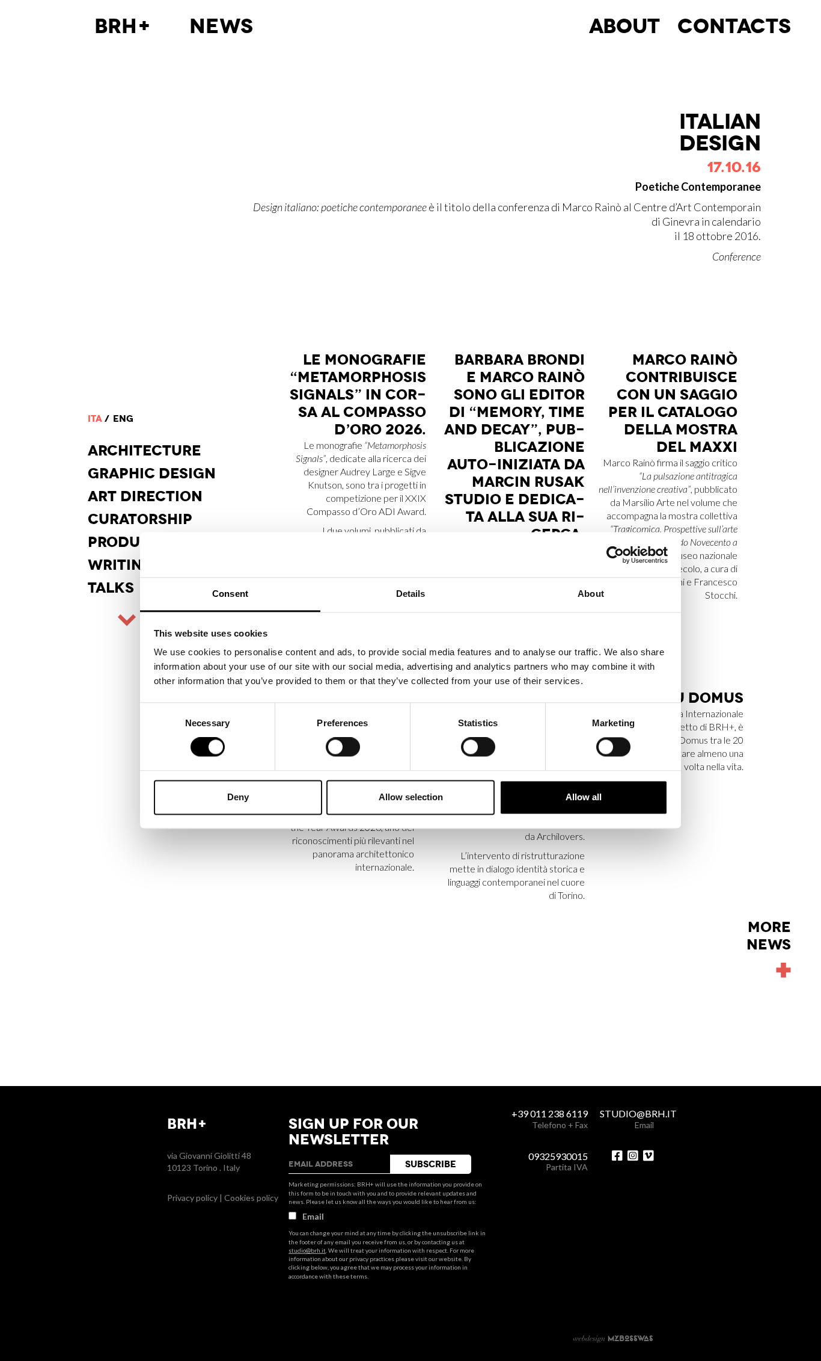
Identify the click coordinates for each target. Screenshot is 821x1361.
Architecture (144, 450)
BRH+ (122, 26)
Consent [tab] (230, 593)
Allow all (584, 797)
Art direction (145, 496)
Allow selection (411, 797)
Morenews (768, 936)
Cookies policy (251, 1198)
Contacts (734, 26)
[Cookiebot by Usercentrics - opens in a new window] (615, 555)
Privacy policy (192, 1198)
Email (313, 1216)
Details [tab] (411, 593)
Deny (238, 797)
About (624, 26)
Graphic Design (152, 473)
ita (95, 419)
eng (123, 419)
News (221, 26)
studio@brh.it (307, 1250)
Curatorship (140, 519)
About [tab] (591, 593)
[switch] (343, 747)
